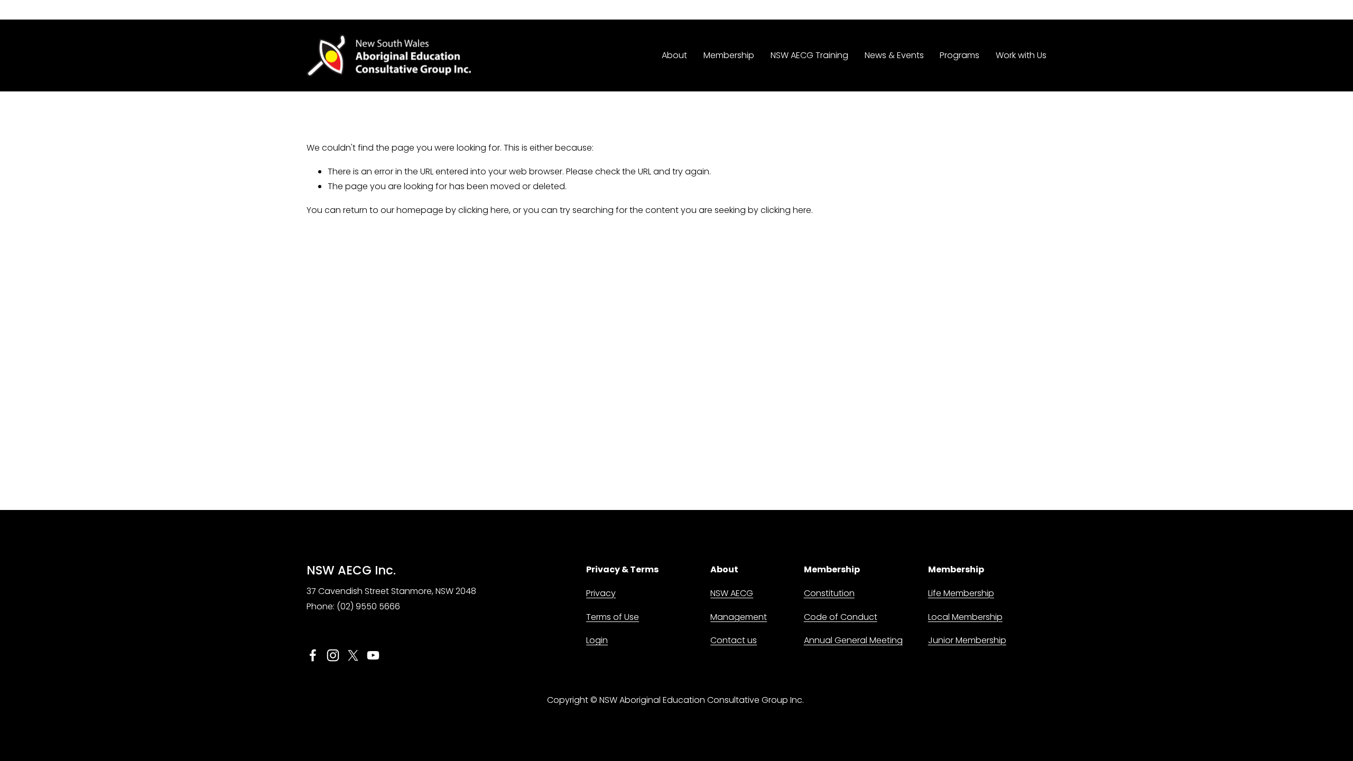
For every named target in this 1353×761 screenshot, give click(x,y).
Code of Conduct (840, 617)
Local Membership (965, 617)
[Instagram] (333, 655)
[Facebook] (313, 655)
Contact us (733, 640)
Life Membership (961, 593)
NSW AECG (731, 593)
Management (738, 617)
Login (597, 640)
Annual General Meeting (853, 640)
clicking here (483, 210)
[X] (353, 655)
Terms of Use (612, 617)
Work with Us (1021, 55)
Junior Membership (967, 640)
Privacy (601, 593)
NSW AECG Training (809, 55)
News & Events (894, 55)
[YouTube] (373, 655)
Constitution (829, 593)
